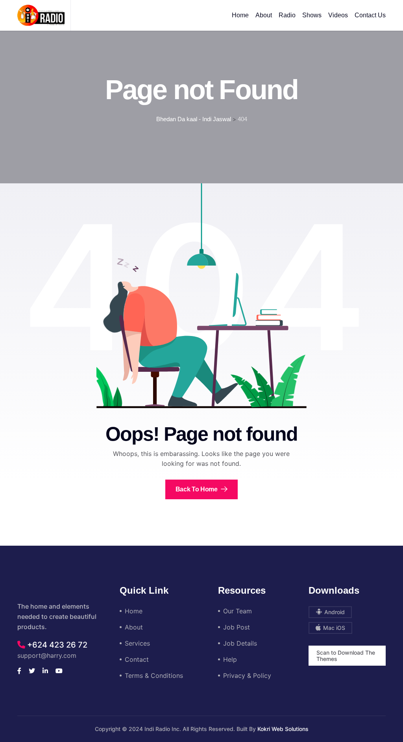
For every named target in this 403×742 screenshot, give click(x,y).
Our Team (237, 611)
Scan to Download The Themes (345, 655)
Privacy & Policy (247, 675)
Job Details (240, 643)
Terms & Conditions (154, 675)
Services (137, 643)
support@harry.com (46, 655)
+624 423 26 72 (56, 645)
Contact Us (370, 15)
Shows (312, 15)
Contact (137, 659)
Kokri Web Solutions (283, 728)
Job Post (236, 627)
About (263, 15)
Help (230, 659)
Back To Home (197, 489)
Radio (287, 15)
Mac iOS (333, 627)
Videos (338, 15)
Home (240, 15)
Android (334, 612)
